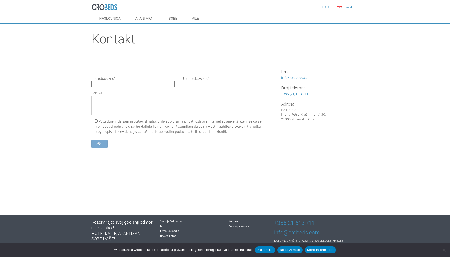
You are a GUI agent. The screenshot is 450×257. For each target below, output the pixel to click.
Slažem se (265, 250)
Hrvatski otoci (168, 236)
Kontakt (233, 221)
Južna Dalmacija (169, 231)
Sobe (173, 18)
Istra (162, 226)
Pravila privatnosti (240, 226)
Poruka (96, 93)
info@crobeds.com (296, 77)
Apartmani (144, 18)
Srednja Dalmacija (171, 221)
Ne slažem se (290, 250)
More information (320, 250)
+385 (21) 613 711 (294, 94)
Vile (195, 18)
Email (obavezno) (196, 78)
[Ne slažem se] (444, 250)
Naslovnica (110, 18)
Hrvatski (347, 7)
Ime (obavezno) (103, 78)
